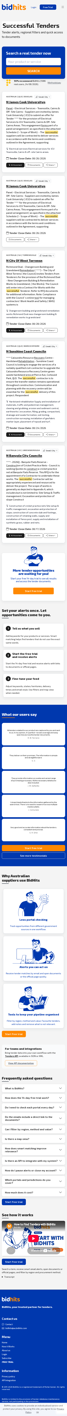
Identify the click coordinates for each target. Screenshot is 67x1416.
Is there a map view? (17, 1138)
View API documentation (21, 1063)
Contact (9, 1324)
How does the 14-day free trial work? (27, 1097)
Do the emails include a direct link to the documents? (28, 1118)
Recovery (39, 357)
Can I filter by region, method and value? (29, 1129)
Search (33, 71)
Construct (11, 465)
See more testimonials (33, 855)
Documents (35, 165)
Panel (9, 108)
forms (44, 125)
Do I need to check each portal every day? (29, 1107)
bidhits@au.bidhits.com (16, 1328)
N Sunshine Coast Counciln (26, 351)
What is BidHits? (14, 1088)
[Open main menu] (62, 7)
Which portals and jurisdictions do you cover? (27, 1181)
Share (51, 165)
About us (6, 1350)
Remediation (27, 270)
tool (36, 297)
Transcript (9, 1276)
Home (4, 1342)
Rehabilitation (26, 361)
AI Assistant (16, 165)
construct (32, 468)
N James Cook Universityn (25, 102)
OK (37, 1412)
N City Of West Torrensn (24, 260)
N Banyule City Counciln (24, 455)
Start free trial (33, 590)
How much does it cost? (19, 1192)
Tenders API (11, 1056)
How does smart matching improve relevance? (25, 1150)
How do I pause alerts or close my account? (31, 1170)
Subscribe (6, 1358)
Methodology (54, 82)
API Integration (9, 1380)
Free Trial (48, 7)
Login (4, 1354)
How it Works (8, 1346)
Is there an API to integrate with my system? (31, 1160)
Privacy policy (8, 1376)
